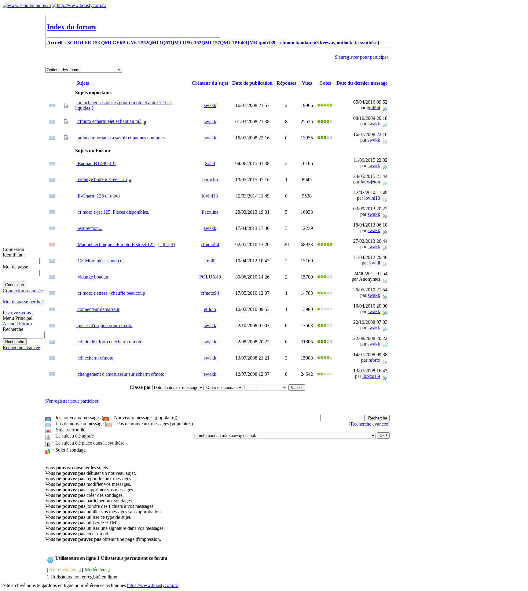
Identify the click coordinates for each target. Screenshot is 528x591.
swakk (210, 105)
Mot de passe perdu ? (23, 301)
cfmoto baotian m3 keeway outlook (316, 42)
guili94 (373, 107)
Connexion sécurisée (23, 290)
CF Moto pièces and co (99, 260)
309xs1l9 (371, 376)
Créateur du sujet (210, 83)
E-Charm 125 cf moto (98, 195)
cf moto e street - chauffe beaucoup (110, 293)
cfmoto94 (210, 244)
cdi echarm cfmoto (94, 357)
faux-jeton (370, 181)
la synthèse (366, 42)
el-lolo (210, 309)
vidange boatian (92, 276)
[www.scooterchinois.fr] (27, 5)
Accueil (10, 323)
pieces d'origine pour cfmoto (104, 325)
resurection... (89, 228)
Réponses (286, 83)
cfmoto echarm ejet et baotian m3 (108, 121)
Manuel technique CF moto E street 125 (115, 244)
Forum (25, 323)
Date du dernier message (361, 83)
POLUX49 (210, 276)
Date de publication (252, 83)
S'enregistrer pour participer (361, 57)
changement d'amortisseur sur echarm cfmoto (120, 374)
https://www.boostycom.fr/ (152, 585)
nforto (374, 360)
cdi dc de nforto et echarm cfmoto (109, 341)
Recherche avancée (21, 347)
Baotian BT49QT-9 (96, 163)
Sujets (82, 83)
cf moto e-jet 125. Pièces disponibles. (112, 212)
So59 (210, 163)
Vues (307, 83)
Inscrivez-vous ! (18, 312)
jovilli (209, 260)
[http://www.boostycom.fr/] (79, 5)
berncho (210, 179)
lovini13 (210, 195)
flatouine (210, 212)
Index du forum (71, 27)
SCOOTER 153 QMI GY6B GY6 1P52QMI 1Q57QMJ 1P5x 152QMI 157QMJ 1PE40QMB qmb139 (171, 42)
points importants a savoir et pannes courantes (121, 137)
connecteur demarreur (97, 309)
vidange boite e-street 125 (101, 179)
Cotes (325, 83)
